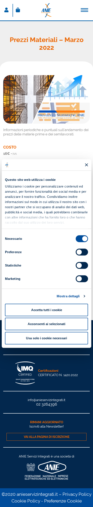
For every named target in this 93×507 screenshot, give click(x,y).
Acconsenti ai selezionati (46, 324)
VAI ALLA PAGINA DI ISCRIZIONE (46, 437)
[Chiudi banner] (86, 164)
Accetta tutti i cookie (46, 310)
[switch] (82, 252)
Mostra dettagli (68, 296)
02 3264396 (46, 404)
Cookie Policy (25, 501)
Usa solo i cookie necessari (46, 338)
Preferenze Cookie (63, 501)
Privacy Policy (77, 494)
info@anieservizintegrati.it (46, 400)
